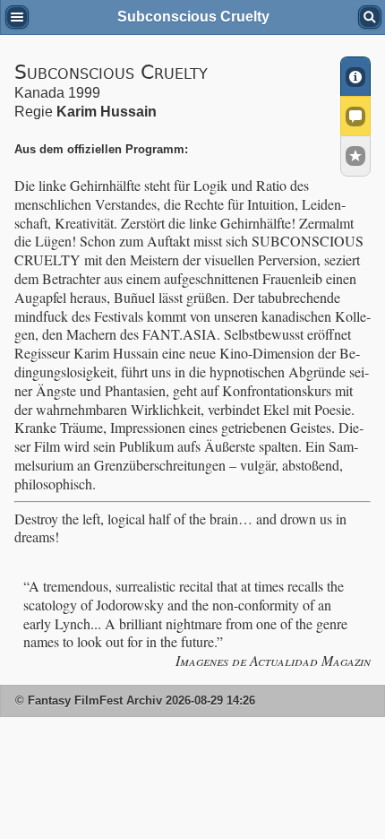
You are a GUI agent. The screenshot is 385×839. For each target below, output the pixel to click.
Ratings (355, 155)
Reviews (355, 115)
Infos (355, 76)
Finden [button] (369, 17)
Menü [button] (17, 17)
